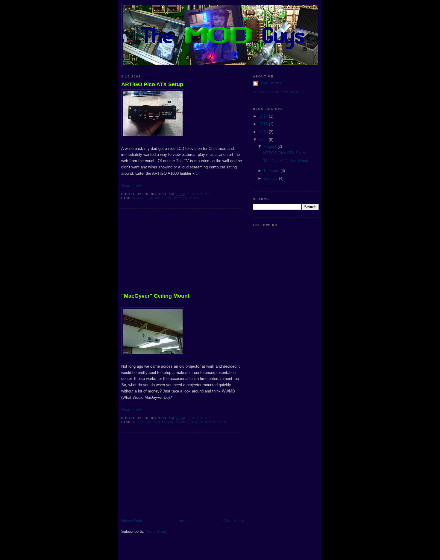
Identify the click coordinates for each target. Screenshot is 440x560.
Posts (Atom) (157, 531)
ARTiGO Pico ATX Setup (152, 84)
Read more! (131, 185)
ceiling (144, 422)
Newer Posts (132, 520)
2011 (264, 124)
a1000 (142, 198)
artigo (156, 198)
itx (169, 198)
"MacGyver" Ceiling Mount (155, 296)
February (272, 170)
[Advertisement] (166, 252)
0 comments (200, 194)
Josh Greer (270, 83)
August (270, 146)
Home (183, 520)
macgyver (178, 422)
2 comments (200, 418)
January (271, 178)
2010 (264, 132)
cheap (160, 422)
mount (197, 422)
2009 (264, 139)
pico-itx (193, 198)
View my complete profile (279, 92)
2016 (264, 116)
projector (215, 422)
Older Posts (233, 520)
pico (178, 198)
